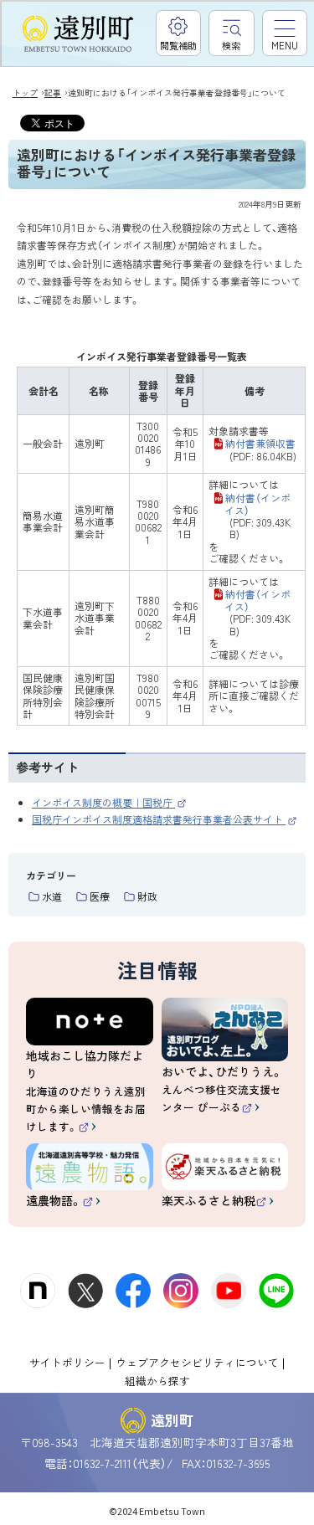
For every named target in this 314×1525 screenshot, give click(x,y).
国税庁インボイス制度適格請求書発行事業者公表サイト (164, 819)
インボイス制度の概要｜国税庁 (109, 802)
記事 (52, 92)
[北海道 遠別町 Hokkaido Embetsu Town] (78, 34)
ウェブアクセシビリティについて (197, 1362)
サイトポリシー (67, 1362)
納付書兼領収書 (261, 449)
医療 (100, 896)
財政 (147, 896)
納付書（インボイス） (257, 516)
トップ (25, 92)
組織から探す (157, 1381)
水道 (52, 896)
